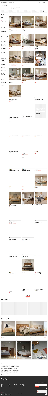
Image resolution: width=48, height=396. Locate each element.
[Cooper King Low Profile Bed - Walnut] (28, 29)
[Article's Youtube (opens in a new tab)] (8, 387)
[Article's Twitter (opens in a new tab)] (6, 387)
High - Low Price (4, 28)
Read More (2, 381)
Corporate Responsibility (3, 394)
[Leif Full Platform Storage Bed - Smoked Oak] (41, 134)
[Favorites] (44, 2)
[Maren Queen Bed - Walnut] (15, 47)
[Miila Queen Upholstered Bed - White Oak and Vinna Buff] (15, 134)
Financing (9, 392)
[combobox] (40, 2)
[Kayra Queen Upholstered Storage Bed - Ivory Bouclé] (41, 204)
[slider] (1, 43)
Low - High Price (4, 29)
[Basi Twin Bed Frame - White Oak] (41, 98)
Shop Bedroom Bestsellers (30, 363)
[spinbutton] (2, 44)
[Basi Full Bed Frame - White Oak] (41, 221)
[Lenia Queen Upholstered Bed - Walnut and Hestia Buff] (15, 169)
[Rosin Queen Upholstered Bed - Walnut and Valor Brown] (41, 47)
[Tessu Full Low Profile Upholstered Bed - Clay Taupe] (15, 116)
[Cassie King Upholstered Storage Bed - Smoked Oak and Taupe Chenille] (15, 29)
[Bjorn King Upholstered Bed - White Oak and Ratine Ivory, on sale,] (41, 169)
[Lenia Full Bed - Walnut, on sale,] (41, 29)
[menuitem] (2, 4)
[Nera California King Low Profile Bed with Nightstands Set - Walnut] (28, 116)
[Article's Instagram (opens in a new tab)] (1, 387)
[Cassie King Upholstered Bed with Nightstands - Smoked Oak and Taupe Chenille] (15, 98)
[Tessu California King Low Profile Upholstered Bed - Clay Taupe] (28, 64)
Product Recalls (2, 393)
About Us (9, 393)
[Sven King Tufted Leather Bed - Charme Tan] (28, 290)
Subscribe (38, 120)
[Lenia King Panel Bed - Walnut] (15, 238)
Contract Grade (22, 391)
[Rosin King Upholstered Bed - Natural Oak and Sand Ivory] (15, 81)
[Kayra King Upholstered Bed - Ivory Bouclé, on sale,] (15, 64)
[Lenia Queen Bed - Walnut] (28, 255)
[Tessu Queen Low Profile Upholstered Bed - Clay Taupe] (15, 290)
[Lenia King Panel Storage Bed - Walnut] (41, 81)
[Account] (43, 2)
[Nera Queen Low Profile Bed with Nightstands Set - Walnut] (28, 134)
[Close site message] (46, 0)
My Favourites (15, 391)
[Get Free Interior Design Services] (39, 357)
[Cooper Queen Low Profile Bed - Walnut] (28, 47)
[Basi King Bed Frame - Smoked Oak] (28, 81)
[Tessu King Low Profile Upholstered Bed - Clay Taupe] (41, 272)
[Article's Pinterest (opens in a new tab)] (3, 387)
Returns (2, 392)
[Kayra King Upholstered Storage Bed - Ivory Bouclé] (15, 152)
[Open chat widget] (46, 394)
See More (27, 303)
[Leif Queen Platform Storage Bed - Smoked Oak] (28, 187)
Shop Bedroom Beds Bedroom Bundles (42, 17)
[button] (43, 2)
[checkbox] (4, 34)
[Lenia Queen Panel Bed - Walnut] (28, 238)
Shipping (2, 391)
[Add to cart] (20, 36)
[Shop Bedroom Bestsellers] (24, 358)
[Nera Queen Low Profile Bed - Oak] (15, 204)
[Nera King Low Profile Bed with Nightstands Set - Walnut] (15, 272)
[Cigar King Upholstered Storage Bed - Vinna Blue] (28, 169)
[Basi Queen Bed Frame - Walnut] (15, 255)
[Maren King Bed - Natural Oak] (41, 152)
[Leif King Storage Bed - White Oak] (15, 187)
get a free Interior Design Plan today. (26, 0)
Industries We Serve (22, 392)
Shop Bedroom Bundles (14, 363)
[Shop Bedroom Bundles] (8, 357)
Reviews (8, 394)
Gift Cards (9, 391)
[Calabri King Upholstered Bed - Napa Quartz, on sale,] (28, 152)
